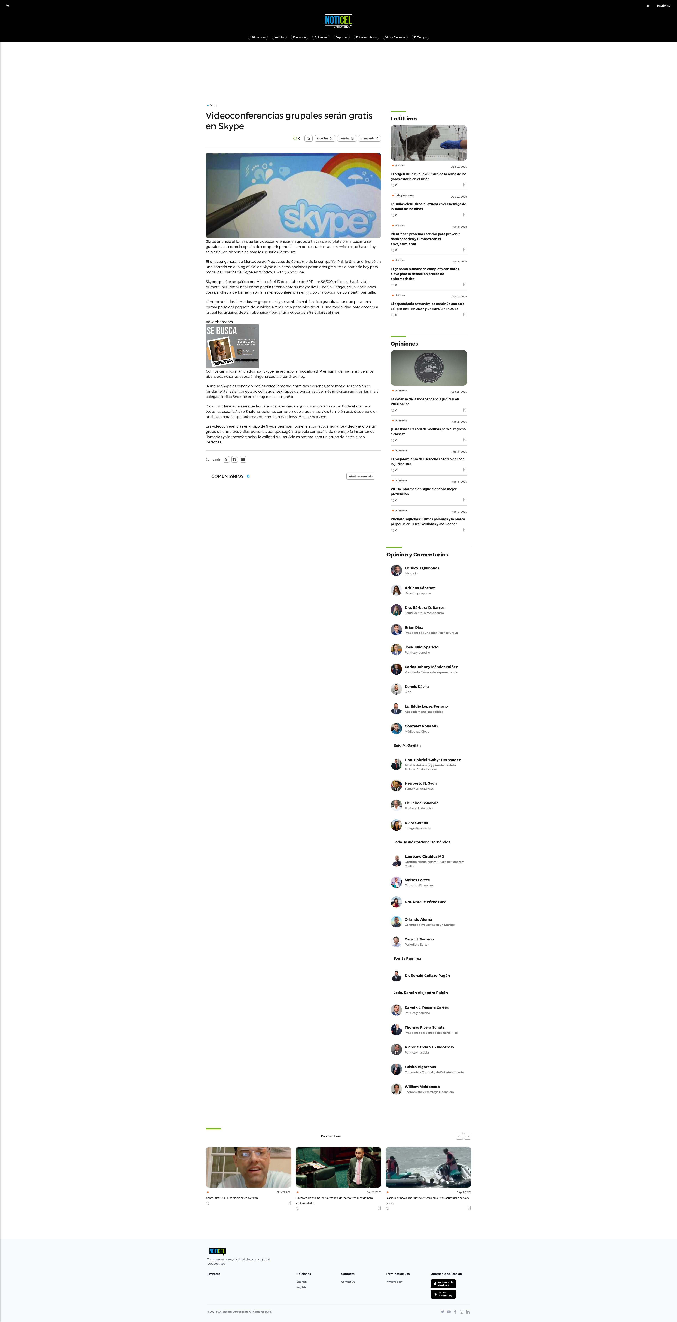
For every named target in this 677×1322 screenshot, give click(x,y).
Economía (299, 37)
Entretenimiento (366, 37)
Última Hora (258, 37)
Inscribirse (663, 5)
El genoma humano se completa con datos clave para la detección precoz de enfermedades (425, 273)
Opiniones (321, 37)
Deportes (341, 37)
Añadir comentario (361, 476)
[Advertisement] (338, 68)
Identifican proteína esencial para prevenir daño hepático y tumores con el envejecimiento (425, 239)
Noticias (279, 37)
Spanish (302, 1281)
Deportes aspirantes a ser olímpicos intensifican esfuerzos (422, 1197)
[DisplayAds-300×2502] (293, 346)
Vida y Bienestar (395, 37)
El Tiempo (420, 37)
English (301, 1287)
